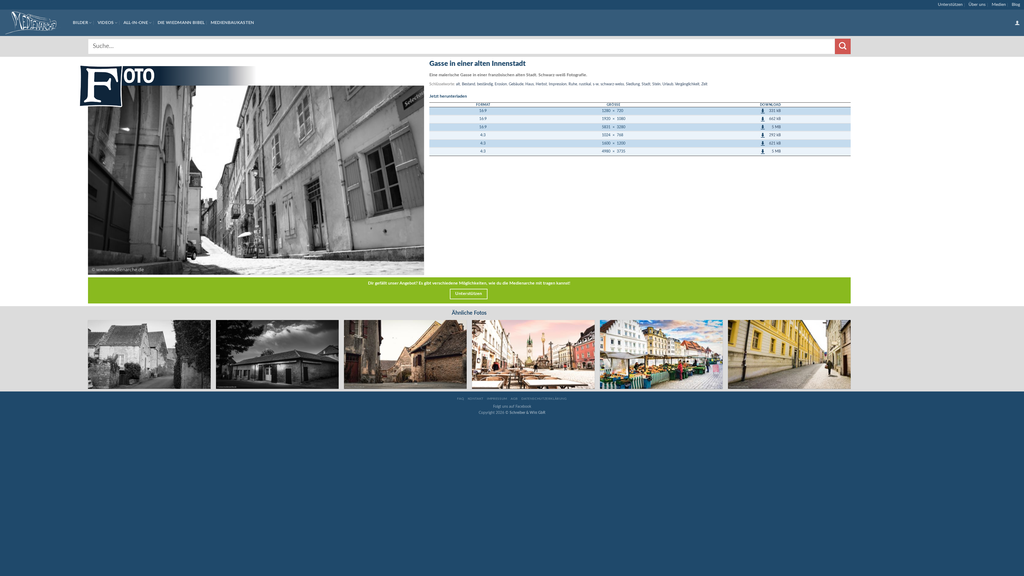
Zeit (704, 84)
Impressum (497, 398)
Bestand (468, 84)
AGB (514, 398)
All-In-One (135, 23)
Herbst (541, 84)
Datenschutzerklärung (544, 398)
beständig (485, 84)
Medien (999, 4)
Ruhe (573, 84)
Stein (656, 84)
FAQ (460, 398)
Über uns (977, 4)
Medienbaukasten (232, 23)
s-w (596, 84)
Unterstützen (950, 4)
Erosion (501, 84)
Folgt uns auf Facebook (512, 407)
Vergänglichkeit (687, 84)
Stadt (646, 84)
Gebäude (516, 84)
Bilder (80, 23)
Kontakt (475, 398)
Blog (1016, 4)
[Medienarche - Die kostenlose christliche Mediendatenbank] (34, 23)
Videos (106, 23)
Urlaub (667, 84)
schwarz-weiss (612, 84)
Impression (558, 84)
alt (458, 84)
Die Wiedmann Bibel (181, 23)
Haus (529, 84)
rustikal (585, 84)
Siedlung (633, 84)
